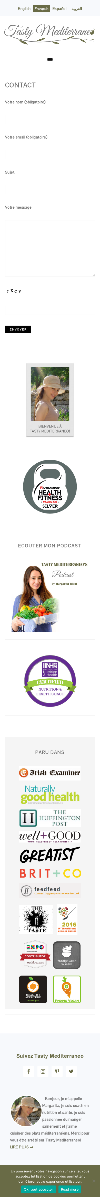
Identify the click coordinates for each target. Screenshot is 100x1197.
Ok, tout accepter (38, 1189)
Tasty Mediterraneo (50, 32)
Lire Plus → (22, 1147)
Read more (70, 1189)
